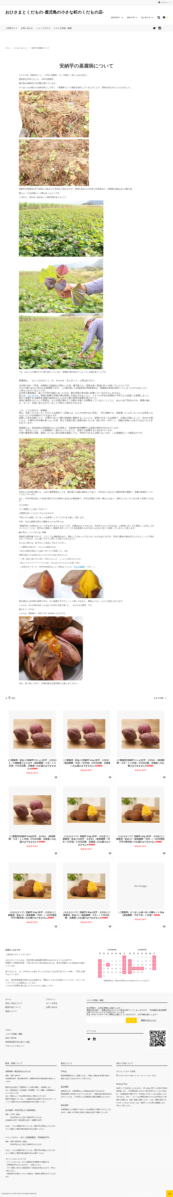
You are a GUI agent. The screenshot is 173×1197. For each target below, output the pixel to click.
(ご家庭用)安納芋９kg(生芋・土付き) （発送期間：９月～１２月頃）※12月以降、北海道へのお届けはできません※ (32, 839)
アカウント (164, 2)
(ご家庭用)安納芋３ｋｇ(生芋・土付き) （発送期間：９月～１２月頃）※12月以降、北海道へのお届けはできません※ (140, 763)
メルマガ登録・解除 (63, 28)
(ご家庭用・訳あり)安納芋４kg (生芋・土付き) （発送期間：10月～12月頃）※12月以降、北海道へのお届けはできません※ (86, 763)
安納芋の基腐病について (40, 48)
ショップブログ (43, 28)
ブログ (8, 1030)
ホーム (7, 48)
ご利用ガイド (11, 28)
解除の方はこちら (148, 1020)
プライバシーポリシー (14, 1046)
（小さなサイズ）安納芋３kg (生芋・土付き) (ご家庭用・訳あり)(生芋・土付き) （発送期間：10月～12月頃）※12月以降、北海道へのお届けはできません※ (86, 840)
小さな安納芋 (79, 567)
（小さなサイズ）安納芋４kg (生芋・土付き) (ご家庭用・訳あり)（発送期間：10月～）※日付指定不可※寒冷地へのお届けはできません (140, 839)
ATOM (13, 1038)
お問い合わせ (27, 28)
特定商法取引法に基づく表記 (17, 1042)
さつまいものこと (20, 48)
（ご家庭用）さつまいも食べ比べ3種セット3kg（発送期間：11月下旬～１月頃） (140, 913)
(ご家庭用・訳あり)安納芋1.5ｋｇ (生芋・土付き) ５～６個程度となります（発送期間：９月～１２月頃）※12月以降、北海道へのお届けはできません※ (32, 764)
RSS (7, 1038)
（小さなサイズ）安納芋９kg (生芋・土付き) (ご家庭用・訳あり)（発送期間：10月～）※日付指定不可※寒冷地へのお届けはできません (32, 915)
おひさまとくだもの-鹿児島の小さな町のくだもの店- (54, 12)
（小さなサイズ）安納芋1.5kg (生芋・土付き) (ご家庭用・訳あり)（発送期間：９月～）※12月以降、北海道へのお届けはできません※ (86, 915)
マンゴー (32, 395)
